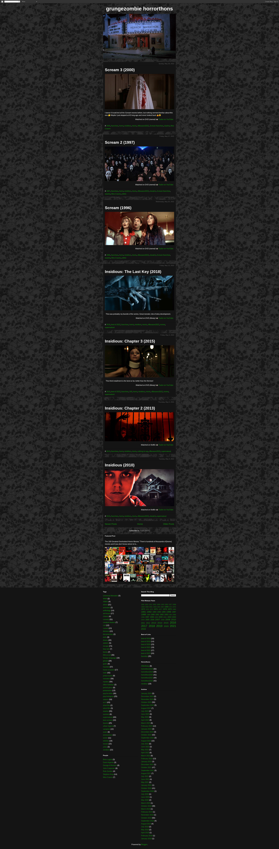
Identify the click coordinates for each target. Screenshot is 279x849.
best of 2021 (146, 647)
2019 (159, 625)
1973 (143, 609)
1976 (156, 609)
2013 (108, 451)
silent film (106, 708)
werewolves (107, 735)
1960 (147, 607)
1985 (164, 612)
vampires (106, 729)
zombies (106, 750)
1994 (170, 614)
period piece (108, 687)
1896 (142, 604)
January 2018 (146, 839)
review (162, 324)
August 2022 (146, 741)
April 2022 (145, 753)
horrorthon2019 (147, 672)
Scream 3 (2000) (120, 70)
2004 (143, 620)
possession (107, 690)
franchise (114, 126)
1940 (162, 604)
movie (134, 126)
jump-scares (107, 676)
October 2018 (146, 818)
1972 (174, 607)
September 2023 (147, 705)
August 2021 (146, 773)
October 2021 (146, 767)
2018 (108, 324)
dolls (105, 637)
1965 (158, 607)
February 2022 (146, 759)
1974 (147, 609)
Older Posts (168, 524)
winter (105, 738)
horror (121, 126)
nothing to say (142, 451)
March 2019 (145, 809)
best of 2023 (146, 653)
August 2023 (146, 708)
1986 (168, 612)
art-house (106, 613)
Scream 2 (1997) (120, 142)
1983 (154, 612)
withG (124, 194)
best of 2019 (146, 641)
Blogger (144, 844)
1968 (166, 607)
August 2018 (146, 824)
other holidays (108, 685)
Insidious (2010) (119, 465)
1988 (143, 614)
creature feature (109, 622)
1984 (159, 612)
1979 (170, 609)
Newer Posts (111, 524)
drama (105, 640)
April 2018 (145, 833)
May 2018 (145, 830)
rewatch (153, 191)
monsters (106, 679)
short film (106, 705)
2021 (173, 625)
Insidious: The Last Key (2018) (133, 271)
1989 (148, 614)
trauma (105, 723)
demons (106, 631)
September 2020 (147, 791)
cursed (105, 628)
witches (106, 741)
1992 (162, 614)
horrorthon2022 (147, 681)
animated (106, 607)
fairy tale (106, 649)
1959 (143, 607)
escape (106, 646)
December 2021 (147, 764)
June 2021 (145, 779)
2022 (143, 629)
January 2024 (146, 693)
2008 (162, 620)
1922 (146, 604)
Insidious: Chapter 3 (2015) (130, 341)
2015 (108, 392)
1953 (166, 604)
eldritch (106, 643)
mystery (106, 682)
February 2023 (146, 726)
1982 (149, 612)
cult (104, 625)
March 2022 (145, 756)
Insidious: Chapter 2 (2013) (130, 408)
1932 (154, 604)
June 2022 (145, 747)
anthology (107, 610)
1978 (165, 609)
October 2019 (146, 806)
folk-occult (107, 655)
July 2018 (145, 827)
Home (140, 524)
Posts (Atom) (145, 531)
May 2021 (145, 782)
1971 (170, 607)
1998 (152, 617)
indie (105, 673)
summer (106, 714)
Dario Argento (108, 762)
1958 (174, 604)
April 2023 (145, 720)
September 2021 (147, 770)
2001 (165, 617)
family (105, 652)
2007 (157, 619)
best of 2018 (146, 638)
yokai (105, 747)
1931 (150, 604)
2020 (166, 626)
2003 (174, 617)
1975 (151, 609)
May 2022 (145, 750)
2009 (167, 619)
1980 (174, 609)
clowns (105, 616)
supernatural (110, 327)
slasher (167, 126)
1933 (158, 604)
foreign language (109, 658)
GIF (130, 392)
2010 (108, 516)
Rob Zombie (108, 771)
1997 (108, 191)
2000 (108, 126)
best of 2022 (116, 324)
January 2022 (146, 761)
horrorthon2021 (147, 678)
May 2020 (145, 800)
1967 (162, 607)
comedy (106, 619)
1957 (170, 604)
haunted (106, 667)
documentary (108, 634)
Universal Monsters (110, 596)
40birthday (145, 666)
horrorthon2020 (147, 675)
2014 (159, 623)
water (105, 732)
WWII (105, 599)
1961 (151, 607)
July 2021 (145, 776)
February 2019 (146, 812)
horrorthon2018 (147, 669)
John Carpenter (109, 768)
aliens (105, 605)
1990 (153, 614)
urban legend (108, 726)
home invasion (108, 670)
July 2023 (145, 711)
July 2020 (145, 794)
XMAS (105, 602)
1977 (160, 609)
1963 (155, 607)
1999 (156, 617)
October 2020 (146, 788)
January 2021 (146, 785)
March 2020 (145, 803)
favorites (144, 656)
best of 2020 (146, 644)
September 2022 (147, 738)
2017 (144, 625)
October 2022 (146, 735)
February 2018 (146, 836)
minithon (127, 126)
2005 (147, 620)
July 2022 (145, 744)
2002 (169, 617)
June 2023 (145, 714)
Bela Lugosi (107, 759)
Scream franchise (156, 126)
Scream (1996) (118, 208)
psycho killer (108, 693)
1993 (166, 614)
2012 (148, 623)
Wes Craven (116, 194)
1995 (174, 614)
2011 (143, 623)
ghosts (105, 661)
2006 (152, 620)
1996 (108, 255)
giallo (105, 664)
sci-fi (105, 702)
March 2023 (145, 723)
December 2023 (147, 696)
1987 (174, 612)
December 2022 (147, 732)
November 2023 (147, 699)
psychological (108, 696)
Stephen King (108, 774)
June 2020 (145, 797)
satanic (106, 699)
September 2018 (147, 821)
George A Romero (110, 765)
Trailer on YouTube (166, 119)
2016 (173, 622)
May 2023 (145, 717)
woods (105, 744)
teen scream (107, 720)
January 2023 (146, 729)
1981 (143, 612)
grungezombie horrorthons (139, 9)
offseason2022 (143, 126)
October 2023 (146, 702)
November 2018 (147, 815)
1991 (157, 614)
